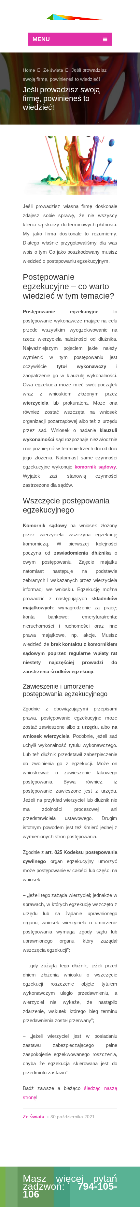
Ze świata (53, 70)
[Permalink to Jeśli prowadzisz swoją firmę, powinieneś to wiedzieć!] (70, 165)
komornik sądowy (95, 466)
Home (29, 70)
